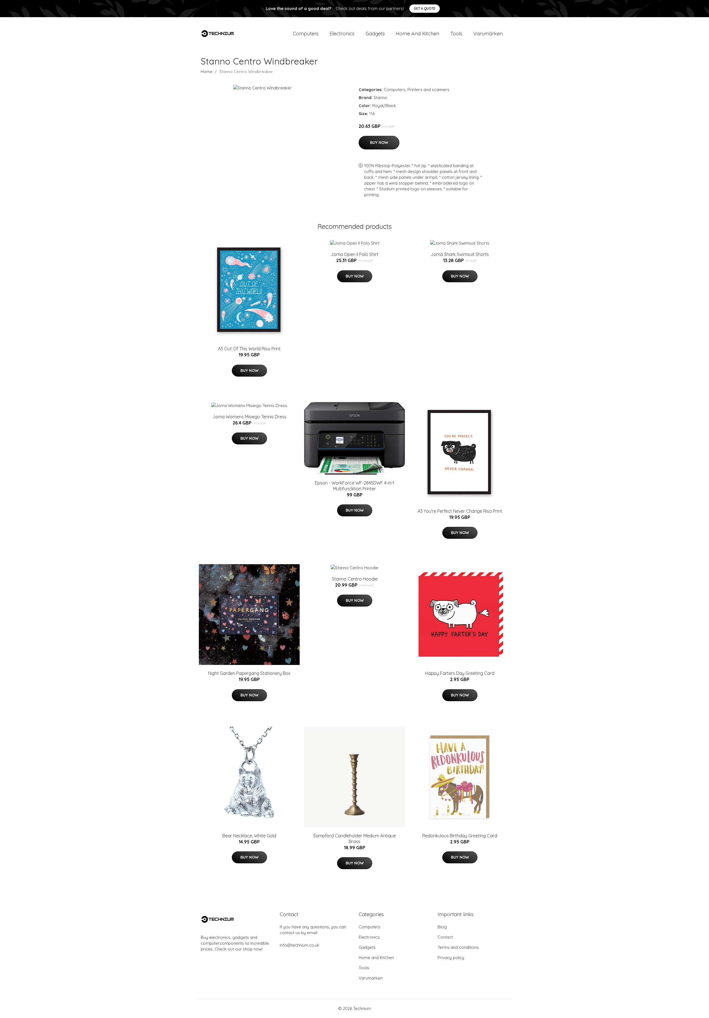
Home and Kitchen (417, 33)
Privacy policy (451, 957)
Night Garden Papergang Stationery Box (249, 673)
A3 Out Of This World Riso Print (249, 348)
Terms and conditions (458, 947)
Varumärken (488, 33)
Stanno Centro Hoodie (354, 579)
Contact (445, 937)
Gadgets (375, 33)
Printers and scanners (428, 89)
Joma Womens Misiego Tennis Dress (249, 416)
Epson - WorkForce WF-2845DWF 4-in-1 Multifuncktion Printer (354, 485)
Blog (442, 926)
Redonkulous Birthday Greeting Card (459, 835)
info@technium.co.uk (299, 945)
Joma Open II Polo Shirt (354, 254)
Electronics (342, 33)
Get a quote (424, 8)
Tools (456, 33)
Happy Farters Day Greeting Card (459, 673)
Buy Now (379, 142)
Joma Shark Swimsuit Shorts (460, 254)
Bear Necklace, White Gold (249, 835)
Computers (305, 33)
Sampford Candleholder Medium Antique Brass (354, 838)
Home (206, 71)
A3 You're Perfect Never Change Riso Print (460, 511)
